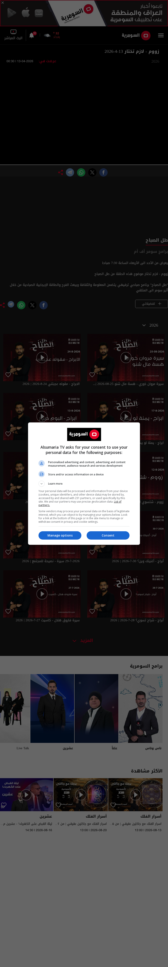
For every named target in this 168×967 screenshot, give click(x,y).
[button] (84, 484)
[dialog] (84, 483)
